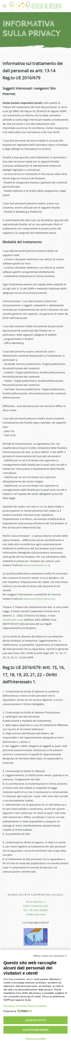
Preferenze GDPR (35, 1038)
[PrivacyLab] (24, 1011)
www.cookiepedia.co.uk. (37, 565)
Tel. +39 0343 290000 (35, 910)
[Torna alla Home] (35, 6)
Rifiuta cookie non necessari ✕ (50, 955)
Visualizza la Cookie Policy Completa (25, 1006)
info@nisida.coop (13, 619)
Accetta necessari (35, 1029)
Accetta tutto (36, 1020)
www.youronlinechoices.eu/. (39, 598)
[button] (4, 6)
